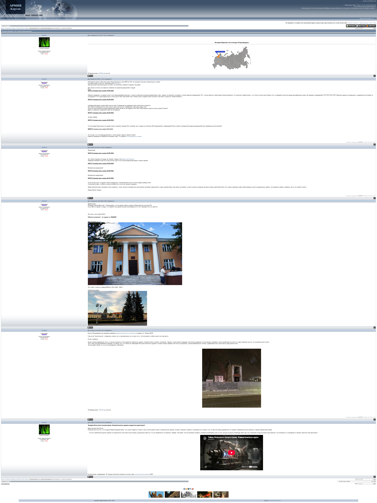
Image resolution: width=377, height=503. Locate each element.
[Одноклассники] (186, 489)
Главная (28, 15)
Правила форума (364, 22)
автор (99, 221)
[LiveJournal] (191, 489)
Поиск (370, 22)
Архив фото (117, 83)
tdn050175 (44, 79)
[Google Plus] (193, 489)
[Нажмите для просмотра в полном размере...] (231, 45)
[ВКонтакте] (184, 489)
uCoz (279, 500)
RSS (373, 18)
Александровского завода (133, 136)
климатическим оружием (142, 474)
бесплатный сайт (273, 500)
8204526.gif (102, 73)
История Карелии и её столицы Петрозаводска (40, 28)
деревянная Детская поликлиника (126, 333)
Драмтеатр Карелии (128, 159)
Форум (2, 28)
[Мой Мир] (189, 489)
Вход (41, 15)
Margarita (44, 35)
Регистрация (35, 15)
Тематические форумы (10, 28)
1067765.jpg (102, 410)
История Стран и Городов (23, 28)
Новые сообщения (353, 22)
